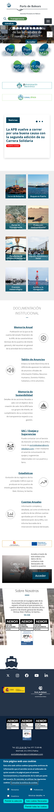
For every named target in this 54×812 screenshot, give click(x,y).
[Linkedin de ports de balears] (46, 675)
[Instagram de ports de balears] (17, 675)
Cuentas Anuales (31, 502)
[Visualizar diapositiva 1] (13, 28)
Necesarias (15, 790)
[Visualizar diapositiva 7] (34, 28)
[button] (15, 186)
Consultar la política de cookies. (24, 782)
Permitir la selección (13, 801)
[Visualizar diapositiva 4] (24, 28)
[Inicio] (26, 8)
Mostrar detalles (35, 795)
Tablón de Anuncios (33, 359)
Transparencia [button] (17, 18)
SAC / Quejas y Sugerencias (29, 432)
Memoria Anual (23, 327)
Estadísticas (26, 473)
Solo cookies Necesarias (36, 801)
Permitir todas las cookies (36, 807)
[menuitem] (37, 121)
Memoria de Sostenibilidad (24, 393)
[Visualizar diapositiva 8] (37, 28)
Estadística (15, 796)
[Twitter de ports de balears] (8, 675)
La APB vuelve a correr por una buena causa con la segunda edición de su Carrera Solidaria (25, 135)
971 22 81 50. (21, 747)
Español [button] (9, 23)
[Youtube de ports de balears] (36, 675)
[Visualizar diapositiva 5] (27, 28)
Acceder (31, 41)
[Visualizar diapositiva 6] (31, 28)
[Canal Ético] (27, 97)
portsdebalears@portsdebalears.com (27, 754)
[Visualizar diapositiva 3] (21, 28)
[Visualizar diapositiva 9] (41, 28)
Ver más (27, 615)
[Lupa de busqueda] (5, 18)
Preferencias (38, 790)
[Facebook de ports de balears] (26, 675)
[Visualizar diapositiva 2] (17, 28)
